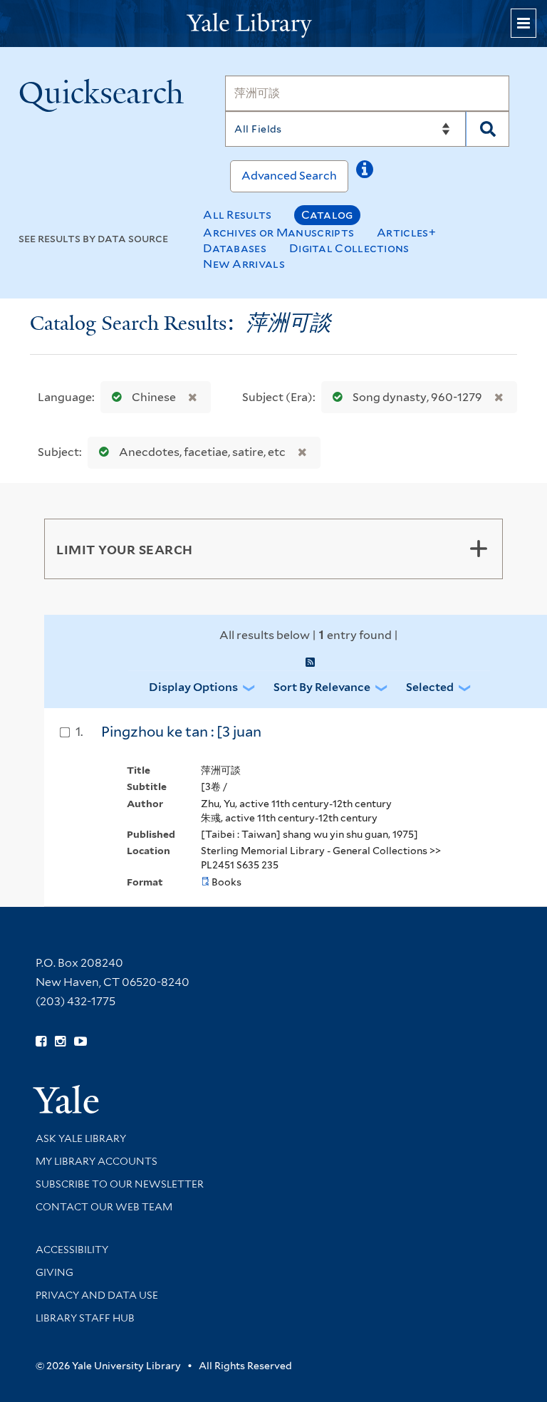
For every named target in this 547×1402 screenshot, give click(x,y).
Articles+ (406, 232)
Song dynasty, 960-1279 (417, 397)
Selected (430, 687)
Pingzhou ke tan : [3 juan (181, 731)
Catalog (327, 215)
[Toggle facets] (478, 548)
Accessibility (72, 1249)
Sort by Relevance (322, 687)
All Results (237, 215)
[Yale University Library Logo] (273, 24)
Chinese (154, 397)
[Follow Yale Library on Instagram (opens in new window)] (60, 1041)
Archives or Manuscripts (278, 232)
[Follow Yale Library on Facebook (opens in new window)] (41, 1041)
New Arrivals (244, 264)
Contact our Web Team (104, 1207)
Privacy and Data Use (97, 1295)
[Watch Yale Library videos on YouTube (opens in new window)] (80, 1041)
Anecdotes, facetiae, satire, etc (202, 452)
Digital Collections (349, 248)
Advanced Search (289, 175)
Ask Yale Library (81, 1138)
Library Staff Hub (85, 1318)
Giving (54, 1272)
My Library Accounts (96, 1161)
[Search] (487, 129)
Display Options (193, 687)
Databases (234, 248)
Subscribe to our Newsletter (120, 1184)
